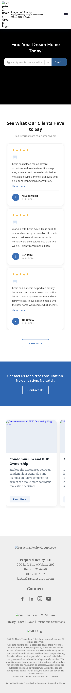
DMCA (30, 622)
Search (59, 62)
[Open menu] (65, 14)
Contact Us (35, 390)
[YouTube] (49, 598)
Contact (28, 17)
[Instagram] (40, 598)
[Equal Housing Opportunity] (35, 615)
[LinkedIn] (31, 598)
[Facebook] (22, 598)
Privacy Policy (15, 622)
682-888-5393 (16, 17)
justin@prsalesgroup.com (35, 578)
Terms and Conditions (51, 622)
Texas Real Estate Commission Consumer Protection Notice (35, 683)
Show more (18, 186)
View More (35, 343)
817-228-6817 (35, 574)
